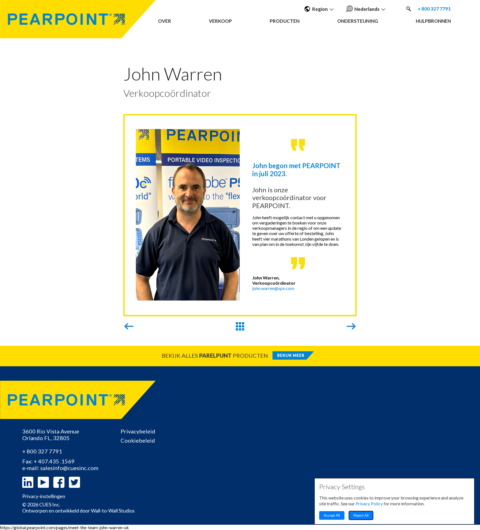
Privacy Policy (369, 503)
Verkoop (220, 21)
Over (164, 21)
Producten (284, 21)
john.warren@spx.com (273, 288)
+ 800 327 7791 (434, 9)
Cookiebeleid (138, 440)
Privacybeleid (138, 431)
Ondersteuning (357, 21)
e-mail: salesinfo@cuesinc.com (60, 468)
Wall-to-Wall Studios (113, 511)
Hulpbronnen (433, 21)
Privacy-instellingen (43, 496)
